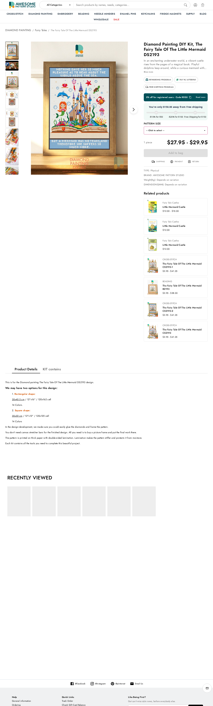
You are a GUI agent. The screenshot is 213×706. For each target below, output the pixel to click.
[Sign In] (195, 5)
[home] (22, 5)
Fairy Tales (41, 30)
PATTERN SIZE (152, 123)
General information (21, 701)
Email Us (139, 683)
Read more (200, 97)
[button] (158, 80)
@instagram (100, 683)
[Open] (205, 130)
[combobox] (114, 5)
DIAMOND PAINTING (18, 30)
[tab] (26, 369)
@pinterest (120, 683)
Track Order (67, 701)
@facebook (80, 683)
